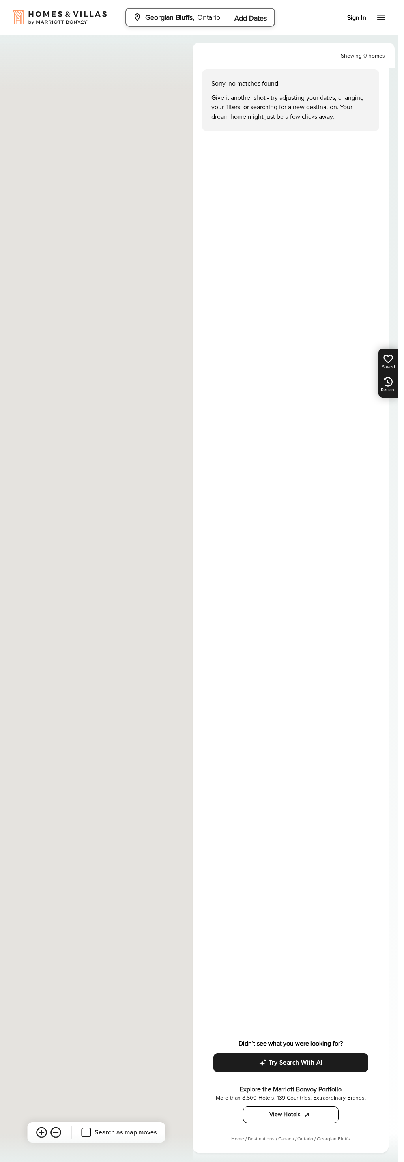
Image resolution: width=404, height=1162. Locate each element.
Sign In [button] (356, 18)
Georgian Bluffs (333, 1139)
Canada (286, 1139)
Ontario (305, 1139)
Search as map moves (126, 1132)
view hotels (285, 1114)
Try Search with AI (296, 1063)
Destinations (261, 1139)
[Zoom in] (42, 1132)
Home (237, 1139)
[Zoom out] (56, 1132)
